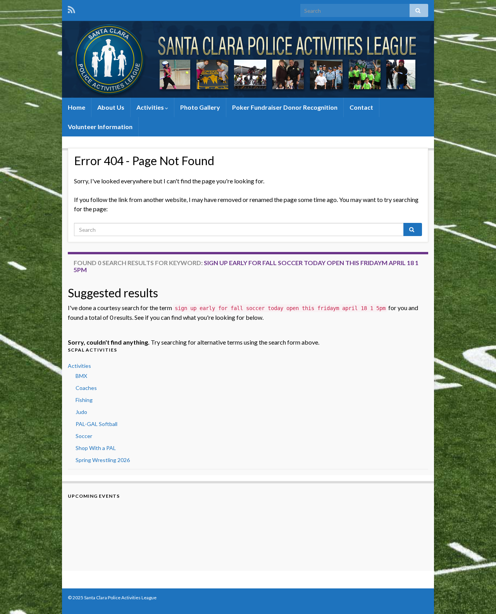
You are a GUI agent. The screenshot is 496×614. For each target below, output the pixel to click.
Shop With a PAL (96, 448)
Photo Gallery (200, 107)
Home (76, 107)
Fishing (84, 400)
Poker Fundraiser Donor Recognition (285, 107)
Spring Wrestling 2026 (103, 460)
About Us (110, 107)
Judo (81, 412)
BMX (81, 376)
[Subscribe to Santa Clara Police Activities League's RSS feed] (71, 8)
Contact (361, 107)
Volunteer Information (100, 126)
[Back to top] (478, 596)
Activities (150, 107)
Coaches (86, 388)
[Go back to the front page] (248, 59)
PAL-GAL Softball (96, 424)
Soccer (84, 436)
